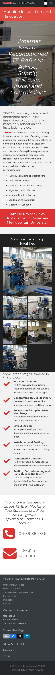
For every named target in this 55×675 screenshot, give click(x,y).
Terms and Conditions (14, 623)
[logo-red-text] (18, 3)
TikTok (6, 655)
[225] (15, 357)
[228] (40, 332)
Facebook (8, 650)
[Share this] (13, 636)
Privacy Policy (10, 619)
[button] (51, 3)
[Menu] (46, 3)
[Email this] (6, 636)
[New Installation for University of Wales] (15, 307)
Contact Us (9, 615)
